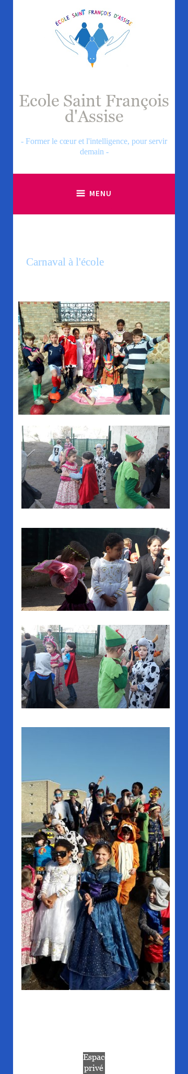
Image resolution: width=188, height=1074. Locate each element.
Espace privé (96, 1062)
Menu (100, 193)
